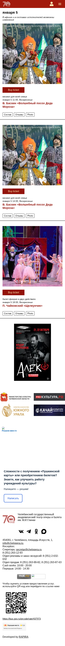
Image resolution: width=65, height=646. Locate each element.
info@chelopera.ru (13, 543)
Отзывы (19, 114)
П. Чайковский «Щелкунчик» (22, 305)
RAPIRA (23, 637)
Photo (30, 114)
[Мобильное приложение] (49, 410)
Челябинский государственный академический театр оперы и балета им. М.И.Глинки (40, 517)
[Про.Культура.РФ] (49, 397)
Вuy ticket (13, 90)
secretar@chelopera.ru (29, 549)
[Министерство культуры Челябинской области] (15, 397)
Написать (13, 498)
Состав (7, 114)
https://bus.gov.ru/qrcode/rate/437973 (22, 618)
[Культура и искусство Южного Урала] (15, 410)
